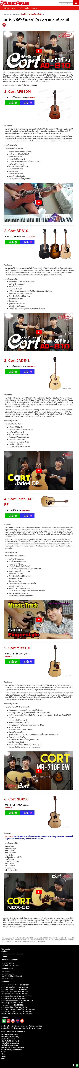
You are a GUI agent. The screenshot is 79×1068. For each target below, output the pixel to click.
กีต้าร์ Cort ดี (63, 940)
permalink (42, 941)
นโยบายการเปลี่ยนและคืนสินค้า (12, 954)
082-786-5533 (23, 991)
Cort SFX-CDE (49, 940)
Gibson (3, 1054)
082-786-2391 (27, 1013)
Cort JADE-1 (11, 940)
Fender (3, 1052)
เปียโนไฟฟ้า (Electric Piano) (10, 1041)
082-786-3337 (23, 989)
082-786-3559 (23, 987)
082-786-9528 (19, 1005)
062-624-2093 (24, 985)
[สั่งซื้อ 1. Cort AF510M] (12, 103)
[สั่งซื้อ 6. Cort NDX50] (12, 813)
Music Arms (6, 14)
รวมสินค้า (4, 956)
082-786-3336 (22, 998)
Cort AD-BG (44, 938)
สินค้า (20, 8)
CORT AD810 (53, 938)
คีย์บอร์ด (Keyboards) (8, 1039)
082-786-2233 (30, 1009)
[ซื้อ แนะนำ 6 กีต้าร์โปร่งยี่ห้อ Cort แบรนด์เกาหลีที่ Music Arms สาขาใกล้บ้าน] (4, 25)
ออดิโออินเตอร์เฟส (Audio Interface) (12, 1047)
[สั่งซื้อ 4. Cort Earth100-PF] (12, 516)
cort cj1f (4, 940)
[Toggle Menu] (76, 2)
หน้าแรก (6, 8)
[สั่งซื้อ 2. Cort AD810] (12, 242)
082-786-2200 (28, 1000)
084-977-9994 (23, 994)
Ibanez (3, 1056)
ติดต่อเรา (4, 951)
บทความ (34, 8)
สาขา (14, 8)
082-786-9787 (23, 1007)
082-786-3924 (18, 1003)
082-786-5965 (27, 1011)
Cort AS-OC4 (71, 938)
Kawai (3, 1058)
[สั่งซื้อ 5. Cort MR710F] (12, 662)
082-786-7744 (26, 996)
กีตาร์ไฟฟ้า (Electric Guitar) (9, 1034)
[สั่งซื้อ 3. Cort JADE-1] (12, 372)
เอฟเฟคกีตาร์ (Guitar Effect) (10, 1043)
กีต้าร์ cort (56, 940)
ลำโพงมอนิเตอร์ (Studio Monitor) (11, 1049)
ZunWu (27, 941)
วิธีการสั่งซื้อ (5, 949)
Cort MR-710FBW (20, 940)
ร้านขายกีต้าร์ (8, 941)
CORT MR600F (31, 940)
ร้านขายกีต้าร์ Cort (18, 941)
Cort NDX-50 (40, 940)
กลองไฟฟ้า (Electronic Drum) (10, 1045)
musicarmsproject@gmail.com (15, 1031)
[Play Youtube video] (38, 51)
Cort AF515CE (62, 938)
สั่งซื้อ (27, 8)
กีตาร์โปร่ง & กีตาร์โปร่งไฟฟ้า (31, 14)
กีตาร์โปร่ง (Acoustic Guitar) (10, 1036)
